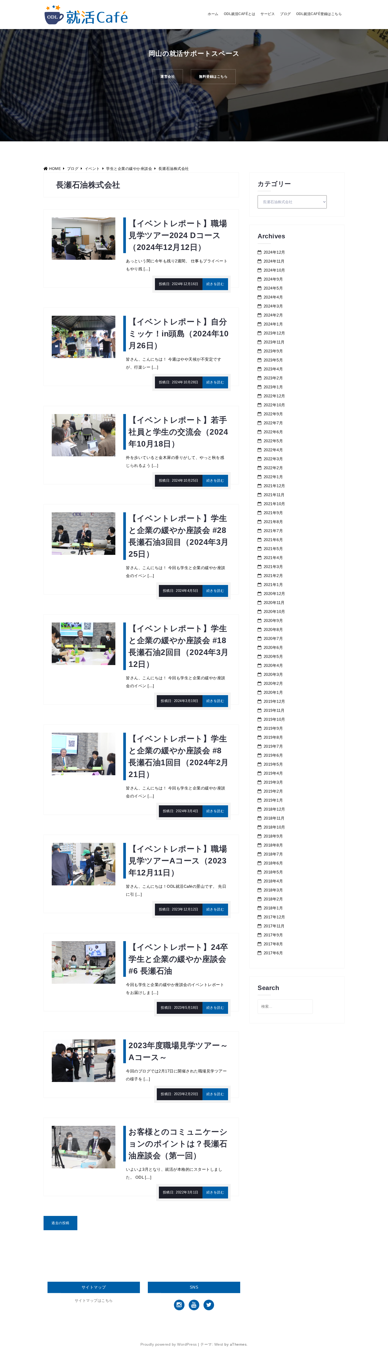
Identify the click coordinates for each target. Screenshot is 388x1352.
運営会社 (167, 76)
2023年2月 (273, 378)
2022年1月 (273, 477)
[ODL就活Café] (86, 14)
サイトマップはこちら (94, 1300)
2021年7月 (273, 530)
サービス (268, 14)
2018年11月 (274, 818)
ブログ (285, 14)
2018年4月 (273, 881)
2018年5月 (273, 872)
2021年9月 (273, 512)
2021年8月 (273, 521)
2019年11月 (274, 710)
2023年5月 (273, 360)
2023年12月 (274, 333)
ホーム (213, 14)
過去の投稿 (60, 1223)
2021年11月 (274, 495)
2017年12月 (274, 917)
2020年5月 (273, 656)
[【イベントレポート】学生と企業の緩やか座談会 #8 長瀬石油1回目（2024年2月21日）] (83, 753)
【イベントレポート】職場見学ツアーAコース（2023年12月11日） (178, 860)
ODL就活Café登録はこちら (319, 14)
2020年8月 (273, 629)
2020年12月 (274, 593)
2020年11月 (274, 602)
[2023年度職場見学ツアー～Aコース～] (83, 1060)
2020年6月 (273, 647)
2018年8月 (273, 845)
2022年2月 (273, 468)
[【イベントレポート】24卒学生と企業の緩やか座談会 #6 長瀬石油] (83, 962)
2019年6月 (273, 755)
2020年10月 (274, 611)
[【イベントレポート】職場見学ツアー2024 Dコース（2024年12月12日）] (83, 238)
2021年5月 (273, 548)
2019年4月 (273, 773)
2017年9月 (273, 935)
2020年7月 (273, 638)
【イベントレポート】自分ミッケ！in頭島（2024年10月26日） (179, 333)
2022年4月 (273, 450)
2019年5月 (273, 764)
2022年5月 (273, 441)
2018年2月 (273, 899)
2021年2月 (273, 575)
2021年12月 (274, 486)
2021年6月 (273, 539)
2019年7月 (273, 746)
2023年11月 (274, 342)
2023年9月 (273, 351)
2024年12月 (274, 252)
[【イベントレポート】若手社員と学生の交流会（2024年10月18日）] (83, 435)
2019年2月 (273, 791)
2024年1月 (273, 324)
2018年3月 (273, 890)
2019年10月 (274, 719)
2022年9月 (273, 414)
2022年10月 (274, 405)
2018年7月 (273, 854)
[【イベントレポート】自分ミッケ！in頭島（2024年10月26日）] (83, 336)
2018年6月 (273, 863)
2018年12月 (274, 809)
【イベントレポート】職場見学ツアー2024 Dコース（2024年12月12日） (178, 235)
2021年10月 (274, 503)
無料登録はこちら (213, 76)
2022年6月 (273, 432)
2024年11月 (274, 261)
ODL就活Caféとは (239, 14)
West (218, 1344)
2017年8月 (273, 944)
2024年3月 (273, 306)
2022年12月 (274, 396)
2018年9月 (273, 836)
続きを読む (215, 284)
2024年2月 (273, 315)
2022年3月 (273, 459)
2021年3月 (273, 566)
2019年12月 (274, 701)
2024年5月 (273, 288)
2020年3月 (273, 674)
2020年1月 (273, 692)
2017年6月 (273, 953)
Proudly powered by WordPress (168, 1344)
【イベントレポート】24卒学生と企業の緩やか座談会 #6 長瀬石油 (178, 959)
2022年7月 (273, 423)
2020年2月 (273, 683)
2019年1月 (273, 800)
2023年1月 (273, 387)
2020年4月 (273, 665)
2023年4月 (273, 369)
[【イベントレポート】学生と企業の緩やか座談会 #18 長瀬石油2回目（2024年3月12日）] (83, 643)
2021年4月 (273, 557)
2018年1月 (273, 908)
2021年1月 (273, 584)
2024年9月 (273, 279)
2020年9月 (273, 620)
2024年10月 (274, 270)
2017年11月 (274, 926)
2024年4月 (273, 297)
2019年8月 (273, 737)
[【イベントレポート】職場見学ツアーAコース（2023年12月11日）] (83, 864)
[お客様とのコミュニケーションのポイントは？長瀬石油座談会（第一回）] (83, 1147)
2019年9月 (273, 728)
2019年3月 (273, 782)
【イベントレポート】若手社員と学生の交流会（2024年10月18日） (178, 432)
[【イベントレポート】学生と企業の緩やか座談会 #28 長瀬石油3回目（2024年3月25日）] (83, 533)
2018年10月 (274, 827)
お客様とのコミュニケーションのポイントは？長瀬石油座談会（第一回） (178, 1143)
